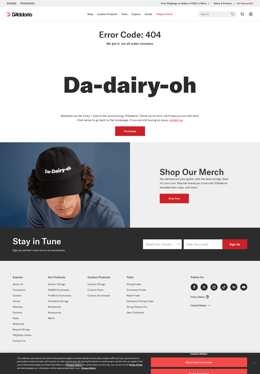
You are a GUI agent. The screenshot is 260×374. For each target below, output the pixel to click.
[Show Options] (178, 244)
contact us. (176, 120)
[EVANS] (12, 3)
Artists (148, 14)
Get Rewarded (245, 3)
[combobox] (161, 244)
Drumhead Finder (136, 289)
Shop (90, 14)
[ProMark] (27, 3)
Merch (51, 318)
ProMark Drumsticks (59, 295)
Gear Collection (135, 312)
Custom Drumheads (99, 295)
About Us (18, 284)
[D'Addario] (19, 14)
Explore (136, 14)
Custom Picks (95, 289)
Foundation (19, 289)
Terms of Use (135, 364)
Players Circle (165, 14)
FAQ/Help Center (22, 335)
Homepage (130, 131)
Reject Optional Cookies (199, 362)
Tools (125, 14)
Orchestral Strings (58, 301)
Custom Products (107, 14)
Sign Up (235, 244)
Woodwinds (54, 306)
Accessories (54, 312)
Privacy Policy (74, 364)
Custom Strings (96, 284)
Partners (17, 312)
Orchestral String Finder (140, 301)
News (16, 318)
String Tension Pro (137, 306)
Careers (17, 295)
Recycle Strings (21, 329)
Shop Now (174, 198)
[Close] (254, 363)
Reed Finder (133, 295)
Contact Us (19, 340)
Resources (18, 323)
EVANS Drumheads (58, 289)
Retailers (18, 306)
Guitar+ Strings (56, 284)
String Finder (134, 284)
